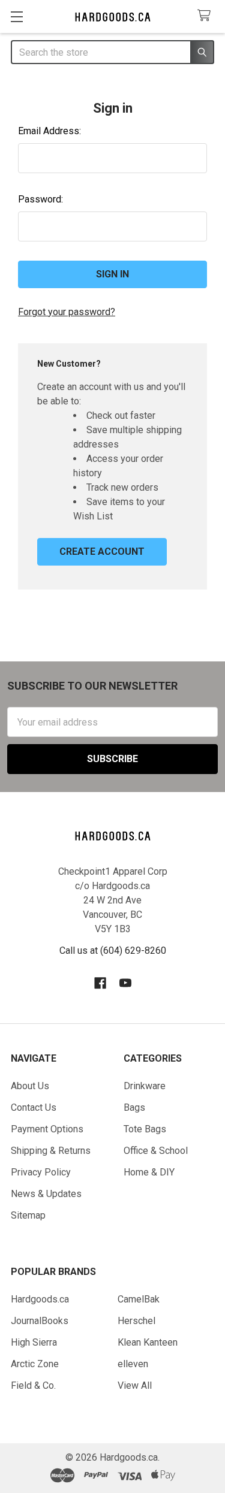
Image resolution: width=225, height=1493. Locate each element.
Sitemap (28, 1215)
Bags (134, 1107)
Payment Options (47, 1129)
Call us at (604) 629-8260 (112, 950)
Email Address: (49, 131)
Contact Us (33, 1107)
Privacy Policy (41, 1172)
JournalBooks (39, 1320)
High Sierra (34, 1342)
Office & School (156, 1150)
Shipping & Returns (51, 1150)
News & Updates (46, 1193)
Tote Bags (145, 1129)
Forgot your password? (66, 312)
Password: (40, 199)
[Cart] (206, 15)
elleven (133, 1364)
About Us (30, 1086)
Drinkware (145, 1086)
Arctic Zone (35, 1364)
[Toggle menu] (16, 16)
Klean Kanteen (148, 1342)
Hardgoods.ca (40, 1299)
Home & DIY (149, 1172)
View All (135, 1385)
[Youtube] (125, 983)
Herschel (136, 1320)
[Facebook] (100, 983)
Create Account (102, 551)
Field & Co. (33, 1385)
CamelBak (139, 1299)
